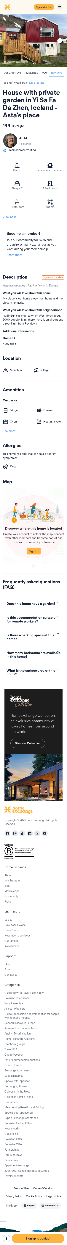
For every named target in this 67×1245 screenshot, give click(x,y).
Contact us (10, 974)
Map (44, 72)
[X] (37, 833)
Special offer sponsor (17, 1081)
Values (8, 919)
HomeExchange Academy (19, 1038)
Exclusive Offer (13, 1139)
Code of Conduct (43, 1188)
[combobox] (29, 1206)
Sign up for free (44, 7)
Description (12, 72)
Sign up (33, 551)
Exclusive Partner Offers (18, 1123)
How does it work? (15, 924)
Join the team (12, 880)
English (53, 285)
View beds (9, 217)
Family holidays (13, 1154)
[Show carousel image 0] (33, 40)
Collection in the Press (17, 1091)
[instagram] (15, 833)
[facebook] (7, 833)
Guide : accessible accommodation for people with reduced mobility (31, 1015)
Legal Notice (53, 1196)
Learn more (15, 255)
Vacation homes (13, 1075)
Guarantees (11, 940)
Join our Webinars (14, 1008)
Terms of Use (21, 1188)
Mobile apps (11, 891)
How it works (12, 1128)
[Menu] (60, 7)
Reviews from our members (20, 1028)
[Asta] (10, 140)
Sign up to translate (53, 277)
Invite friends (12, 946)
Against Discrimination (17, 1033)
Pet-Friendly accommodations (22, 1059)
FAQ (7, 964)
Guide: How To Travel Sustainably (24, 992)
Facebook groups (14, 1044)
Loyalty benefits (13, 1176)
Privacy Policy (14, 1196)
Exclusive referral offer (17, 998)
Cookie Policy (34, 1196)
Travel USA (10, 1049)
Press (7, 901)
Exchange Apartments (17, 1070)
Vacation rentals (13, 1003)
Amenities (31, 72)
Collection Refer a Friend (18, 1096)
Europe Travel (12, 1065)
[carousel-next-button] (59, 40)
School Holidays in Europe (19, 1022)
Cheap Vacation (13, 1054)
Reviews (56, 72)
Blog (7, 885)
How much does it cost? (18, 935)
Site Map (11, 1205)
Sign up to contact (38, 1238)
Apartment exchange (16, 1165)
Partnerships (11, 1149)
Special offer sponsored (18, 1112)
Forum (8, 969)
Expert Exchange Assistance (21, 1117)
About (8, 875)
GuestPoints (11, 930)
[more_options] (6, 1238)
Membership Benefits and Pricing (24, 1107)
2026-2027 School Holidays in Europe (26, 1170)
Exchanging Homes (16, 1086)
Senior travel (11, 1160)
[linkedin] (30, 833)
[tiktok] (22, 833)
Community (11, 896)
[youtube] (45, 833)
